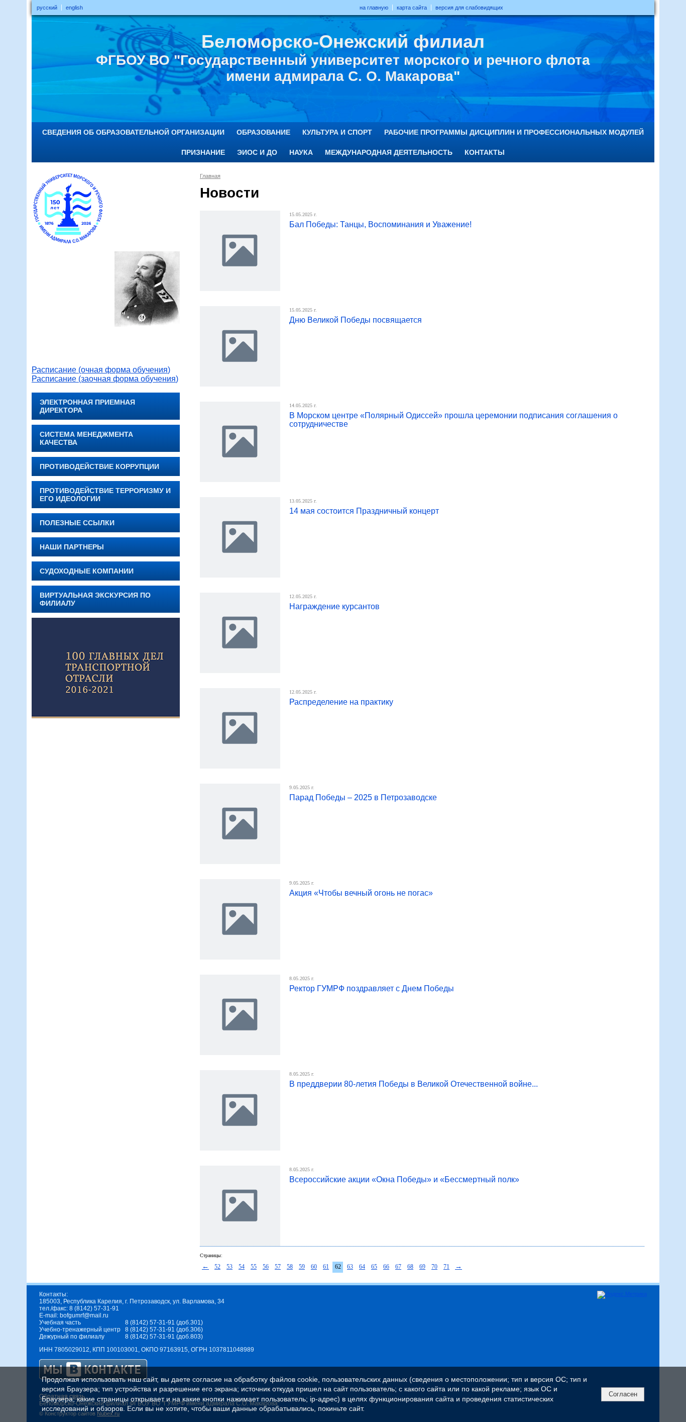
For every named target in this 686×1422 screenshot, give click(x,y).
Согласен (623, 1394)
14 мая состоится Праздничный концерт (364, 511)
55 (254, 1266)
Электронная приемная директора (87, 406)
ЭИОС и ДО (257, 152)
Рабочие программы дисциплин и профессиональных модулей (514, 132)
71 (446, 1266)
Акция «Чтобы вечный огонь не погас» (361, 893)
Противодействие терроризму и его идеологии (105, 495)
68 (410, 1266)
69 (422, 1266)
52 (217, 1266)
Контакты (485, 152)
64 (362, 1266)
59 (302, 1266)
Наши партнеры (72, 547)
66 (386, 1266)
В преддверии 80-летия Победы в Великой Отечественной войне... (413, 1084)
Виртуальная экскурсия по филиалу (95, 599)
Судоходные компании (87, 571)
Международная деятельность (388, 152)
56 (266, 1266)
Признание (203, 152)
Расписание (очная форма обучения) (101, 369)
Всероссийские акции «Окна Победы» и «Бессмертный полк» (404, 1179)
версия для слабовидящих (469, 8)
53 (229, 1266)
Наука (301, 152)
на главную (374, 8)
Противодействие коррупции (99, 466)
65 (374, 1266)
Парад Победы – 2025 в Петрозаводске (363, 797)
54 (242, 1266)
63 (350, 1266)
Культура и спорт (337, 132)
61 (326, 1266)
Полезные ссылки (77, 523)
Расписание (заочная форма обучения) (105, 378)
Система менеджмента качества (86, 438)
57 (278, 1266)
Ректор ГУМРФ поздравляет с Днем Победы (371, 988)
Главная (210, 176)
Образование (263, 132)
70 (434, 1266)
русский (47, 8)
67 (398, 1266)
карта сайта (412, 8)
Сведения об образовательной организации (133, 132)
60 (314, 1266)
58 (290, 1266)
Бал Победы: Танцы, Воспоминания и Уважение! (380, 224)
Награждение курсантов (334, 606)
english (74, 8)
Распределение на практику (341, 702)
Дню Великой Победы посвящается (355, 320)
